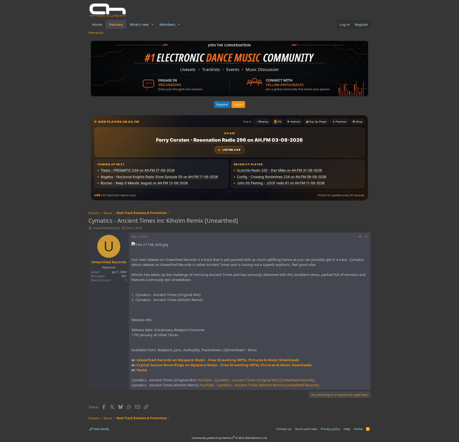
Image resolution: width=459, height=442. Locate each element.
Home (97, 24)
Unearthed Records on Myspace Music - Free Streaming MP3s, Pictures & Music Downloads (218, 359)
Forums (116, 24)
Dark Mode (101, 429)
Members (167, 24)
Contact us (283, 429)
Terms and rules (306, 429)
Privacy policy (330, 429)
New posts (96, 32)
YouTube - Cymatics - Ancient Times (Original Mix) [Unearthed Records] (255, 379)
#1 (366, 237)
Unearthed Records (106, 228)
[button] (152, 24)
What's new (139, 24)
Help (347, 429)
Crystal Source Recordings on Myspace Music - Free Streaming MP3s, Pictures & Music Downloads (224, 364)
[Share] (360, 237)
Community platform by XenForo (230, 438)
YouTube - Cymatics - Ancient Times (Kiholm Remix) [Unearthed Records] (259, 385)
